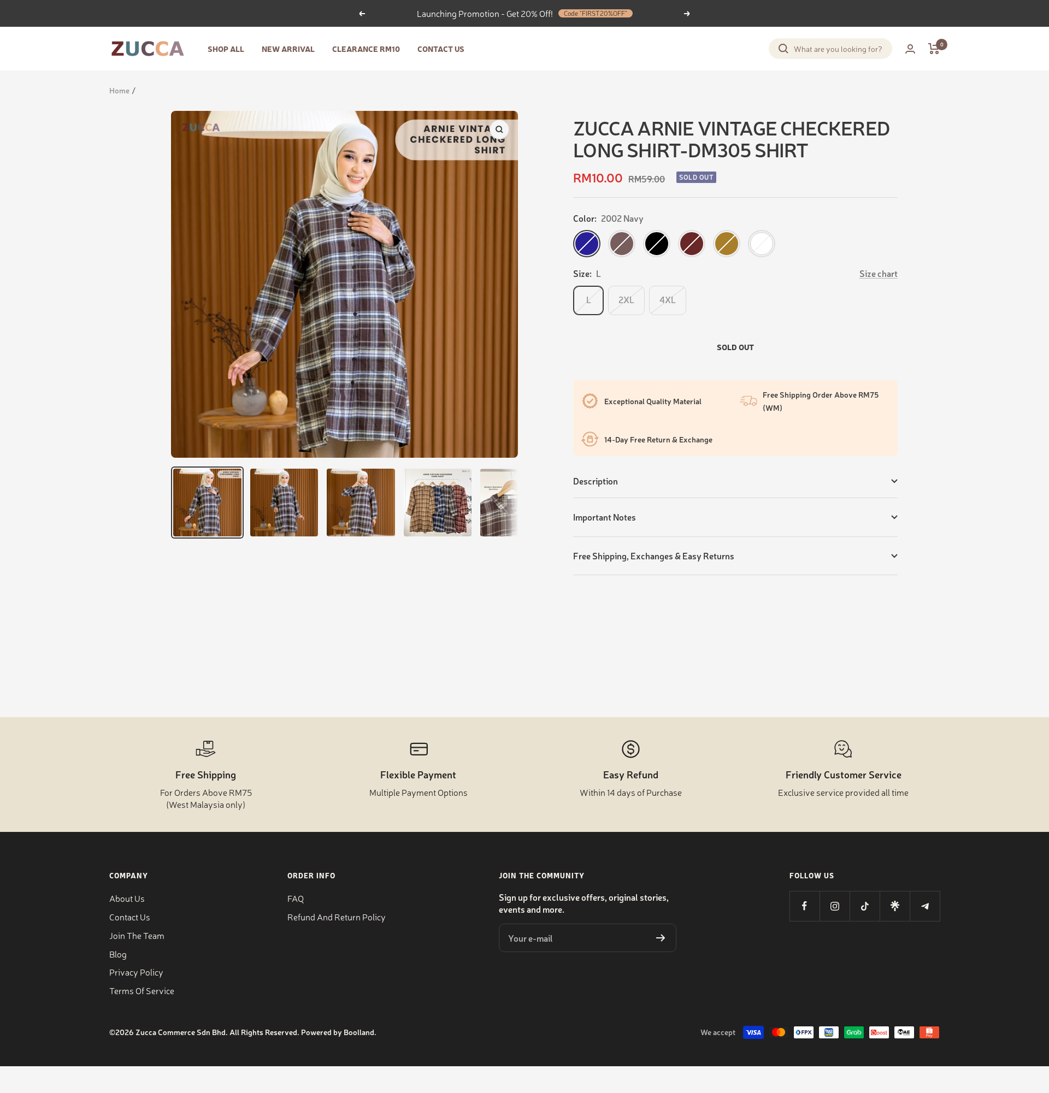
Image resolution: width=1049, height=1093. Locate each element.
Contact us (129, 917)
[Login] (910, 49)
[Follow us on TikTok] (865, 906)
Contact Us (440, 49)
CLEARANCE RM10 (366, 49)
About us (127, 898)
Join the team (136, 935)
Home (119, 90)
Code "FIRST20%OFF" (595, 13)
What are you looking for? (838, 49)
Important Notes (604, 517)
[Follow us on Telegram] (925, 906)
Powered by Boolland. (338, 1032)
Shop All (226, 49)
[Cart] (934, 48)
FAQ (295, 898)
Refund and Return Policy (336, 917)
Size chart (878, 273)
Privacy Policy (136, 972)
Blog (118, 954)
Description (595, 481)
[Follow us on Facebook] (804, 906)
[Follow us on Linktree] (895, 906)
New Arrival (288, 49)
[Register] (660, 938)
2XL (626, 299)
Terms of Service (141, 990)
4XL (667, 299)
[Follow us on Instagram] (835, 906)
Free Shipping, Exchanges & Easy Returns (653, 556)
